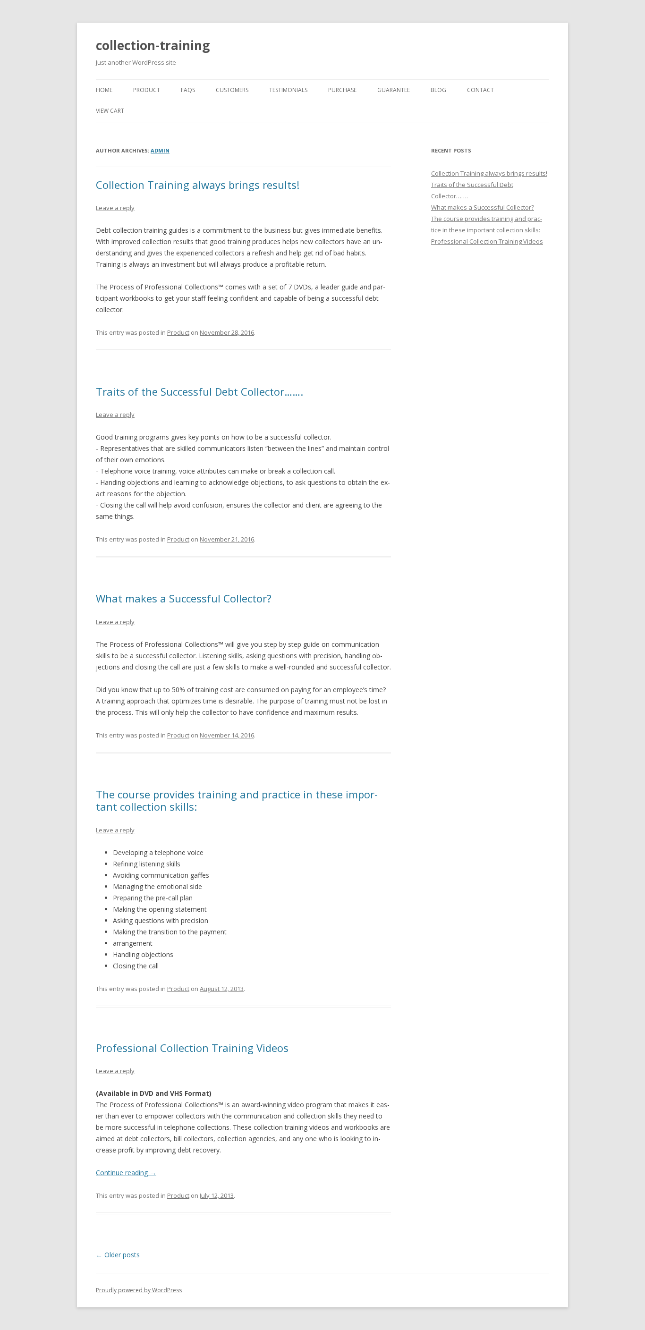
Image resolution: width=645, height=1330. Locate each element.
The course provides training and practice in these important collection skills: (237, 800)
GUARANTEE (393, 90)
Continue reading (126, 1172)
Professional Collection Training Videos (192, 1048)
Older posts (118, 1254)
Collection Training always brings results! (197, 185)
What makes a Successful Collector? (184, 598)
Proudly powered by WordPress (139, 1290)
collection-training (153, 45)
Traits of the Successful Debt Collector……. (199, 391)
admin (160, 150)
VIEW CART (110, 111)
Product (178, 332)
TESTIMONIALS (288, 90)
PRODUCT (146, 90)
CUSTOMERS (232, 90)
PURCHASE (342, 90)
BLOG (438, 90)
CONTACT (480, 90)
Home (104, 90)
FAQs (188, 90)
